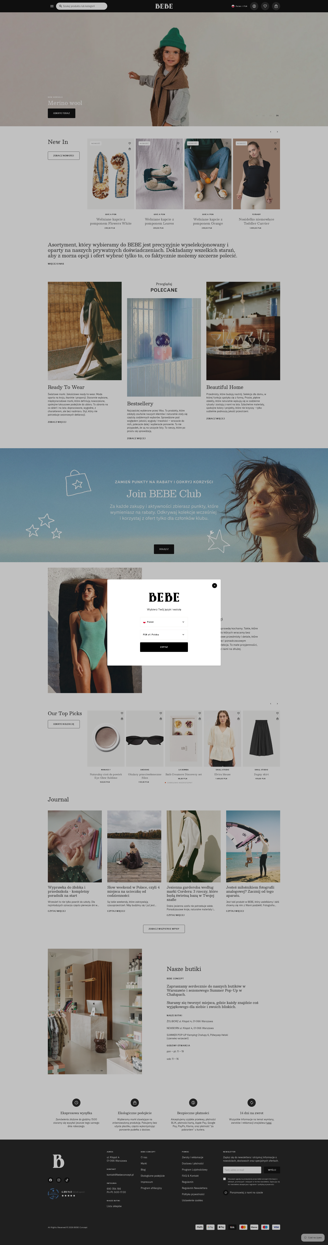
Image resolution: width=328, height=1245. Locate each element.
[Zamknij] (214, 585)
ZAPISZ (164, 647)
